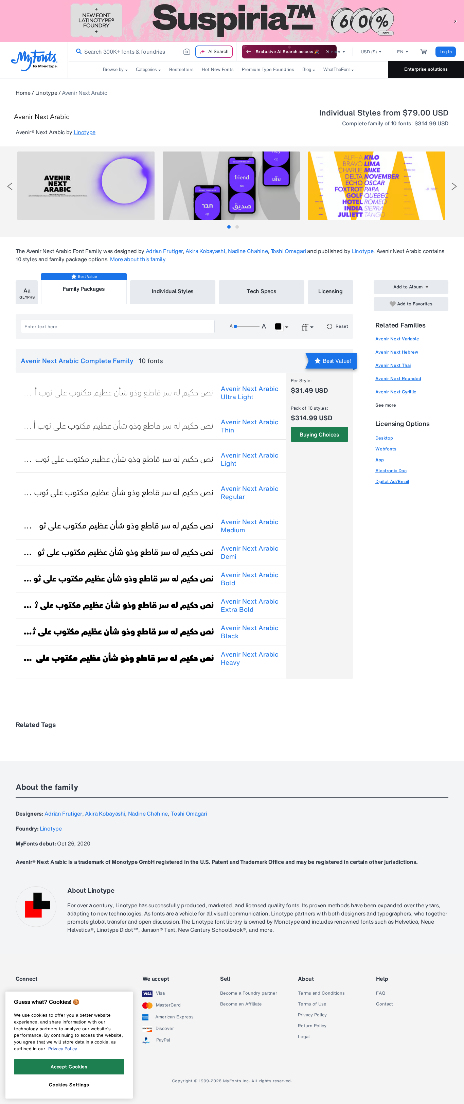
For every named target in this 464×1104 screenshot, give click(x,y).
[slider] (247, 326)
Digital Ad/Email (392, 481)
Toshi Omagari (288, 251)
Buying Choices (319, 434)
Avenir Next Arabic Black (250, 632)
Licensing (330, 291)
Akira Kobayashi (205, 251)
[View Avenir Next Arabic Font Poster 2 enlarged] (231, 186)
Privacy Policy (312, 1015)
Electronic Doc (391, 470)
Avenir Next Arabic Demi (250, 552)
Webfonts (385, 449)
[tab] (229, 227)
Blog (306, 69)
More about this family (138, 259)
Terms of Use (312, 1004)
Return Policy (312, 1026)
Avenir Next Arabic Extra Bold (250, 605)
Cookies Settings (69, 1084)
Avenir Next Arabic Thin (250, 426)
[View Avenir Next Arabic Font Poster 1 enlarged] (86, 186)
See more (385, 405)
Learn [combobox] (334, 52)
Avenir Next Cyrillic (395, 392)
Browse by (113, 69)
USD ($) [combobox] (369, 52)
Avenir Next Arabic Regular (250, 492)
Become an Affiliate (241, 1004)
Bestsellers (181, 69)
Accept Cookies (69, 1066)
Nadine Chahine (248, 251)
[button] (455, 21)
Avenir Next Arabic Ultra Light (250, 393)
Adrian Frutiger (164, 251)
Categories (146, 69)
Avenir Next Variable (397, 339)
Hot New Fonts (218, 69)
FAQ (380, 993)
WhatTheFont (336, 69)
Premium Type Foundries (268, 69)
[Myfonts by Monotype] (34, 60)
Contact (384, 1004)
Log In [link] (446, 51)
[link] (77, 51)
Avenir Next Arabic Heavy (250, 658)
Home (23, 93)
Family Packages (84, 289)
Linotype (46, 93)
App (379, 460)
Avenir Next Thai (393, 365)
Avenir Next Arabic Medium (250, 526)
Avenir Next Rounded (398, 378)
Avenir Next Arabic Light (250, 459)
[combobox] (152, 51)
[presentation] (10, 186)
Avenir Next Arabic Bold (250, 579)
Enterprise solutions (426, 69)
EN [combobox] (400, 52)
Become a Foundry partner (248, 993)
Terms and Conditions (321, 993)
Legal (304, 1036)
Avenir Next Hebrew (396, 352)
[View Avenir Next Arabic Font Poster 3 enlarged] (376, 186)
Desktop (384, 438)
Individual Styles (173, 291)
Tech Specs (261, 291)
